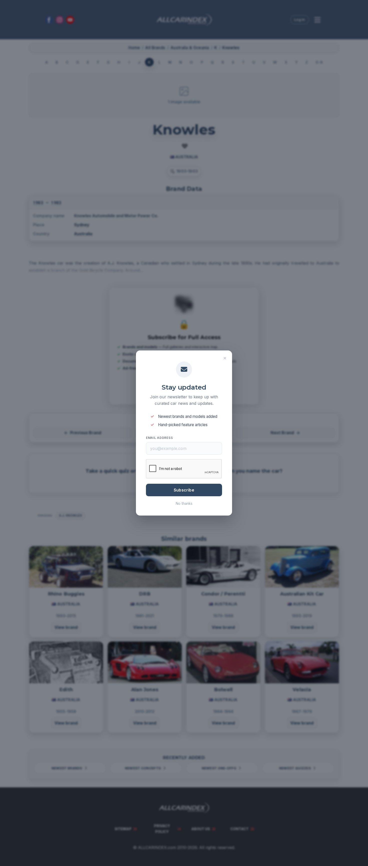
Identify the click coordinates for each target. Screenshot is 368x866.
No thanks (184, 503)
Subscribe (184, 489)
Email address (159, 438)
